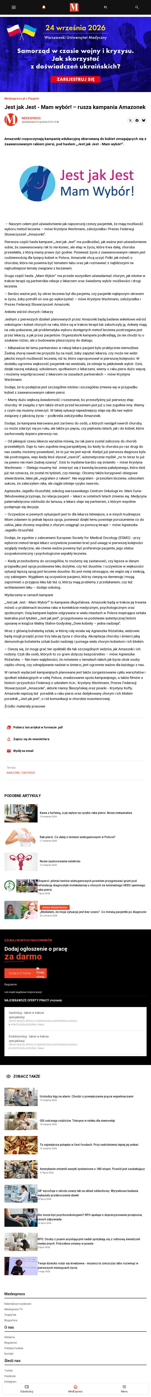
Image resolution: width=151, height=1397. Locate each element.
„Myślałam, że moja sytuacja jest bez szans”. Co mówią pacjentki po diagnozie (93, 912)
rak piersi (28, 772)
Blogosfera (10, 1320)
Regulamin (10, 984)
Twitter (8, 1370)
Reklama (9, 1337)
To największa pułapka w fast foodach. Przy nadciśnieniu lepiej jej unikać (89, 1144)
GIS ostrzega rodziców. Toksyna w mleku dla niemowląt (77, 1120)
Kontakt (8, 1353)
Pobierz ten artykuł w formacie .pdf (38, 727)
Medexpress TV (13, 1309)
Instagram (10, 1381)
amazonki (13, 772)
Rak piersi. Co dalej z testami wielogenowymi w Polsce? (77, 837)
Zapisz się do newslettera (31, 739)
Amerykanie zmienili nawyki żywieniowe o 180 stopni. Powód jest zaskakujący (92, 1169)
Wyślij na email (23, 751)
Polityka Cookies (13, 1348)
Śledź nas (12, 1360)
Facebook (10, 1376)
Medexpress (31, 118)
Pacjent (33, 98)
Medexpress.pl (14, 98)
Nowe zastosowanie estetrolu (60, 861)
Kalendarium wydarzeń (17, 1303)
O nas (9, 1327)
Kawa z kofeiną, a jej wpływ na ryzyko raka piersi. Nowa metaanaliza (86, 813)
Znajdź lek (10, 1314)
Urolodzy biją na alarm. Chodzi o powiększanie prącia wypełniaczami (86, 1096)
